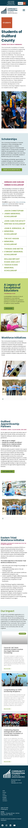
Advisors (5, 799)
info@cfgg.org (4, 809)
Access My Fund (11, 3)
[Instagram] (6, 825)
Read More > (7, 669)
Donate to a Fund (10, 2)
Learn (4, 794)
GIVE (4, 791)
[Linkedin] (10, 825)
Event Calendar (11, 1)
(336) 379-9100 (4, 808)
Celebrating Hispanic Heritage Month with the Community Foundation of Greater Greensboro (13, 732)
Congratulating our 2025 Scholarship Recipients (13, 690)
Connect (5, 800)
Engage (4, 797)
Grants (4, 792)
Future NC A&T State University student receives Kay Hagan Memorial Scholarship (13, 650)
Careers (5, 795)
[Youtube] (14, 825)
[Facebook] (2, 825)
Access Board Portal (11, 4)
